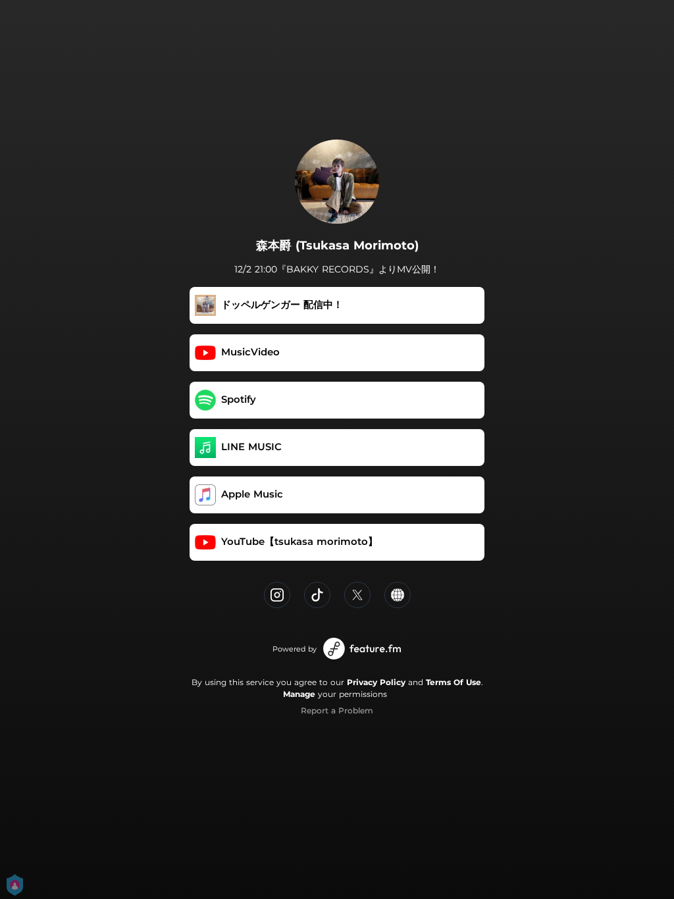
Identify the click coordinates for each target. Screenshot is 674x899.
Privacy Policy (376, 682)
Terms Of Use (453, 682)
